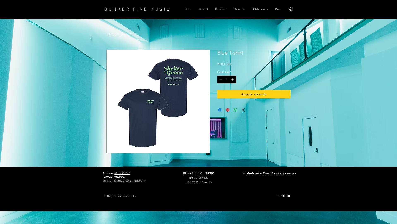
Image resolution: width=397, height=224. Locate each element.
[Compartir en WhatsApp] (235, 109)
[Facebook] (278, 196)
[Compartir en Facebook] (219, 109)
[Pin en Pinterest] (227, 109)
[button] (290, 9)
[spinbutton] (226, 79)
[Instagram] (283, 196)
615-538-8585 (122, 173)
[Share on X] (243, 109)
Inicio (110, 34)
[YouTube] (289, 196)
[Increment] (233, 79)
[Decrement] (220, 79)
